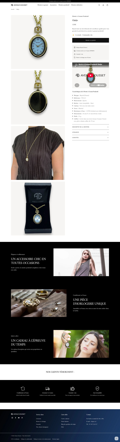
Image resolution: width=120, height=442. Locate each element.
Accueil (12, 9)
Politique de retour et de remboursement (42, 439)
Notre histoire (65, 421)
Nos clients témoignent (42, 427)
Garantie (38, 424)
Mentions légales (55, 439)
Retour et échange (41, 421)
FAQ (62, 427)
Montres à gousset (43, 5)
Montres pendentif (64, 5)
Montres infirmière (76, 5)
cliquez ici (93, 421)
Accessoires (53, 5)
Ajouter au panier (90, 40)
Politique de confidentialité (26, 439)
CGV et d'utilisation (15, 439)
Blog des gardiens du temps (68, 424)
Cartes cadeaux (65, 419)
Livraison (38, 419)
